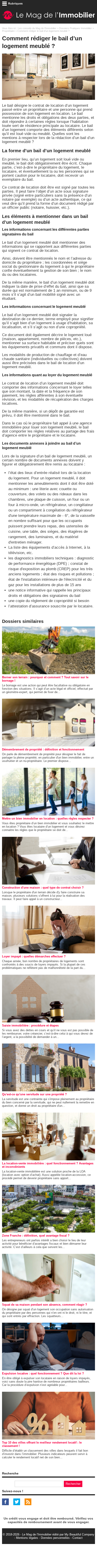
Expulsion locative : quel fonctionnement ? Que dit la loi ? (43, 1373)
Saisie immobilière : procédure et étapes (30, 1025)
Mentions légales (27, 1537)
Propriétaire (8, 31)
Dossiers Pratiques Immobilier (75, 28)
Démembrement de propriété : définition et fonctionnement (43, 749)
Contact (77, 1537)
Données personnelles (55, 1537)
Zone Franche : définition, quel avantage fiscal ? (35, 1235)
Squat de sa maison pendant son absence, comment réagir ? (44, 1304)
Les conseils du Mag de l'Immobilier (37, 28)
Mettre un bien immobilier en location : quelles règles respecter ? (48, 818)
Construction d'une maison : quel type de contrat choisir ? (43, 887)
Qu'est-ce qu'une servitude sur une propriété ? (34, 1094)
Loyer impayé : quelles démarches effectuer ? (34, 956)
